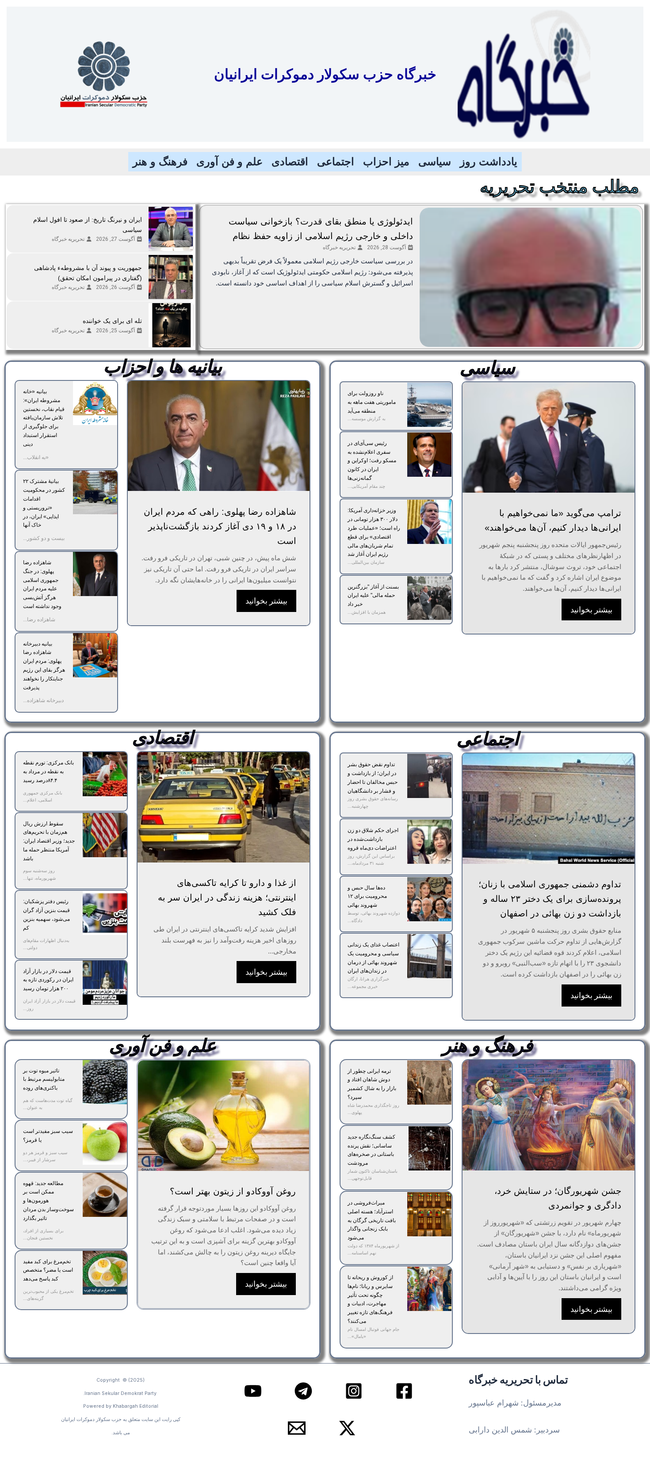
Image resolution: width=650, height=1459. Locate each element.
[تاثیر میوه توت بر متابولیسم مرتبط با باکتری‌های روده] (105, 1082)
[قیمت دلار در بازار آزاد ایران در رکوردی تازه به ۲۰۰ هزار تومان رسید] (105, 983)
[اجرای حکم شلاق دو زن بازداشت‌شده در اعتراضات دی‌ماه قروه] (429, 842)
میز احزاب (386, 161)
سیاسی (434, 161)
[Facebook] (404, 1391)
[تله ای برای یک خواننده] (171, 325)
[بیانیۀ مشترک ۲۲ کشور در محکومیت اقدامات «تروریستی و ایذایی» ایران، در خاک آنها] (95, 493)
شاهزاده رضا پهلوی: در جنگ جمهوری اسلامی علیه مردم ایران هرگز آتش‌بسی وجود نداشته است (42, 584)
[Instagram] (353, 1391)
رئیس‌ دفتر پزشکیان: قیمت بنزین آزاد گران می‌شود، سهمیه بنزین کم (46, 914)
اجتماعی (335, 161)
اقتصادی (289, 161)
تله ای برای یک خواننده (112, 320)
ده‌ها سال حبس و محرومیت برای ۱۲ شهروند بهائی (367, 896)
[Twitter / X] (347, 1428)
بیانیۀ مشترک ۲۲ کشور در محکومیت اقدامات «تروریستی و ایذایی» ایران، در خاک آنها (44, 503)
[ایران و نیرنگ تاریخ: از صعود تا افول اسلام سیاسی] (171, 229)
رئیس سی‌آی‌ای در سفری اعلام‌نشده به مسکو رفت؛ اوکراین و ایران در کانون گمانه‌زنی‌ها (372, 460)
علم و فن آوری (229, 161)
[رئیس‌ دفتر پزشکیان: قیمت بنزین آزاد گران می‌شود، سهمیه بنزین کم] (105, 913)
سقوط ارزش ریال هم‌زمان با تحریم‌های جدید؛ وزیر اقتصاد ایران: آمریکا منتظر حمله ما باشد (49, 841)
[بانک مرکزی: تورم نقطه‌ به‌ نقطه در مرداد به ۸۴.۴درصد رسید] (105, 774)
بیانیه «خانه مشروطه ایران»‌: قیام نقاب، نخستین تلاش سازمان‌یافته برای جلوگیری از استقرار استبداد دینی (44, 417)
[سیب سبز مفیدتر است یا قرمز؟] (105, 1143)
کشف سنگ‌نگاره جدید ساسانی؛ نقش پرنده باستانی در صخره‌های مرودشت (371, 1150)
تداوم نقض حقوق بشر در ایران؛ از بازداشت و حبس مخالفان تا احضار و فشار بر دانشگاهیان (373, 777)
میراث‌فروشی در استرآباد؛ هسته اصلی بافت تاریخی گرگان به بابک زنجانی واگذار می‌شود (372, 1220)
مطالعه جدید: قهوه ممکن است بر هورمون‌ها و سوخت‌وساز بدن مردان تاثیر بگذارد (48, 1200)
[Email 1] (296, 1428)
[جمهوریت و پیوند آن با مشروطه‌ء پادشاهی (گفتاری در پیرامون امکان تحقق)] (171, 277)
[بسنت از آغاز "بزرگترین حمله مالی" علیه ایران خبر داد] (429, 598)
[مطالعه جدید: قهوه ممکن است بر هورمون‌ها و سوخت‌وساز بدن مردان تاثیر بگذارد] (105, 1195)
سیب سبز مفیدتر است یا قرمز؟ (48, 1135)
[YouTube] (252, 1391)
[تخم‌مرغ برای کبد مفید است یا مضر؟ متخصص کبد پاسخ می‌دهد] (105, 1273)
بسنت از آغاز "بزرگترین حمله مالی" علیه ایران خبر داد (373, 596)
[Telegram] (303, 1391)
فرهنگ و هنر (160, 161)
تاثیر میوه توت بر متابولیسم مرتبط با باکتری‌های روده (44, 1079)
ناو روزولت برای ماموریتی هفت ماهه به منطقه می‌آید (372, 402)
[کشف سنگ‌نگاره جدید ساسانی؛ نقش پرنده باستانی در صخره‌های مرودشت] (429, 1148)
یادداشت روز (488, 161)
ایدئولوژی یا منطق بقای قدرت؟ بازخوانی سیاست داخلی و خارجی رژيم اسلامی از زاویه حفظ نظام (321, 229)
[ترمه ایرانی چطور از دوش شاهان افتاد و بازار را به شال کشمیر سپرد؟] (429, 1082)
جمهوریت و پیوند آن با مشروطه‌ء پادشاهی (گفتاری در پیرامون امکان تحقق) (88, 272)
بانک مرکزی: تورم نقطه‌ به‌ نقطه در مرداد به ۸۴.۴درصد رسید (48, 771)
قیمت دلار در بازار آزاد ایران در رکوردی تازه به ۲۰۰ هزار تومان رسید (48, 980)
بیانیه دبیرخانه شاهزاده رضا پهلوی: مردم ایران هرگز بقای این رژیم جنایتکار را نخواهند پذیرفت (44, 666)
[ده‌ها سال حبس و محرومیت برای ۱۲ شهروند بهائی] (429, 899)
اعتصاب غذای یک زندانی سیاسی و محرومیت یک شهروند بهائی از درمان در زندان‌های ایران (373, 958)
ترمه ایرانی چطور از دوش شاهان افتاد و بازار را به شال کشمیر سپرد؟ (372, 1084)
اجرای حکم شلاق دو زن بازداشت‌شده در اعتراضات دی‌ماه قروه (373, 839)
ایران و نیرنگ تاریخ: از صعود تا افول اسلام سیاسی (87, 224)
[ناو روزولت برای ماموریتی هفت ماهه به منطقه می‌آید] (429, 405)
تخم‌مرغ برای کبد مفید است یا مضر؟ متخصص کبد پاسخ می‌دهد (48, 1270)
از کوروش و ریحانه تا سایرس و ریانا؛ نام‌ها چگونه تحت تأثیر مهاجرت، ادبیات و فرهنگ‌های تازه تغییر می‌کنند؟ (370, 1299)
